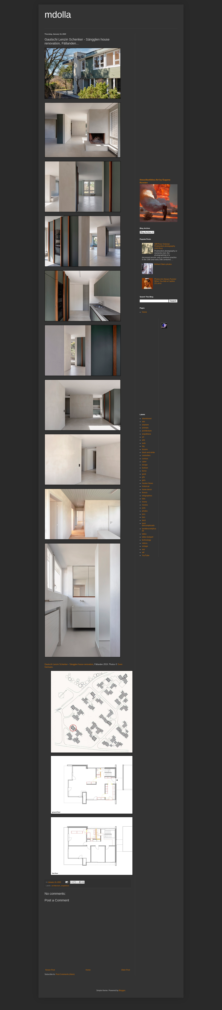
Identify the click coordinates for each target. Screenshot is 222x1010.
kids (143, 499)
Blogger (122, 990)
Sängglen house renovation (81, 664)
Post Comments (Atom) (65, 974)
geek (144, 474)
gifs (143, 477)
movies (145, 505)
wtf (143, 552)
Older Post (125, 970)
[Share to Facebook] (80, 882)
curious (145, 459)
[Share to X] (77, 882)
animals (145, 428)
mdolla (58, 15)
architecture (55, 886)
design (145, 465)
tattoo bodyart (147, 537)
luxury (144, 502)
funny (144, 471)
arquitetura (65, 886)
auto (144, 443)
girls (143, 480)
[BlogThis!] (74, 882)
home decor (147, 489)
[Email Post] (67, 882)
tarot (144, 520)
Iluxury (144, 492)
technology (146, 540)
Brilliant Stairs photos (163, 264)
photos (145, 511)
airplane (145, 425)
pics (143, 514)
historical (145, 486)
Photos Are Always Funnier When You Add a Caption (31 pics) (165, 281)
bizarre (145, 449)
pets (143, 508)
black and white (148, 452)
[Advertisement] (149, 51)
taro (143, 517)
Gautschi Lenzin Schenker (56, 664)
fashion (145, 468)
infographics (147, 496)
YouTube (145, 555)
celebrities (146, 455)
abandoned (146, 418)
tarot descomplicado (148, 524)
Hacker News (147, 483)
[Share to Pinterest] (83, 882)
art (143, 437)
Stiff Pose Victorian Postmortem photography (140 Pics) (164, 246)
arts (143, 440)
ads (143, 422)
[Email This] (71, 882)
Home (88, 970)
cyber (144, 462)
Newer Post (50, 970)
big (143, 446)
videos (144, 543)
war (143, 549)
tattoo (144, 534)
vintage (145, 546)
